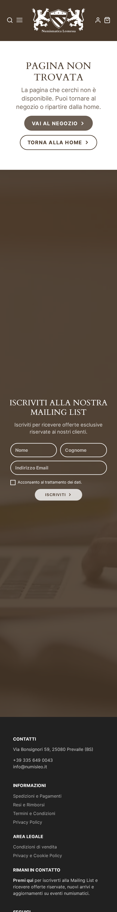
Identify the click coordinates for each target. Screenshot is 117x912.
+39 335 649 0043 (33, 760)
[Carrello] (107, 20)
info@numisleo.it (30, 766)
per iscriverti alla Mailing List (53, 880)
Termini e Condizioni (34, 813)
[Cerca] (10, 20)
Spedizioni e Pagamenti (37, 796)
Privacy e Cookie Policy (37, 855)
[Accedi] (98, 20)
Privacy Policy (27, 822)
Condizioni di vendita (35, 847)
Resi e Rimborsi (29, 804)
